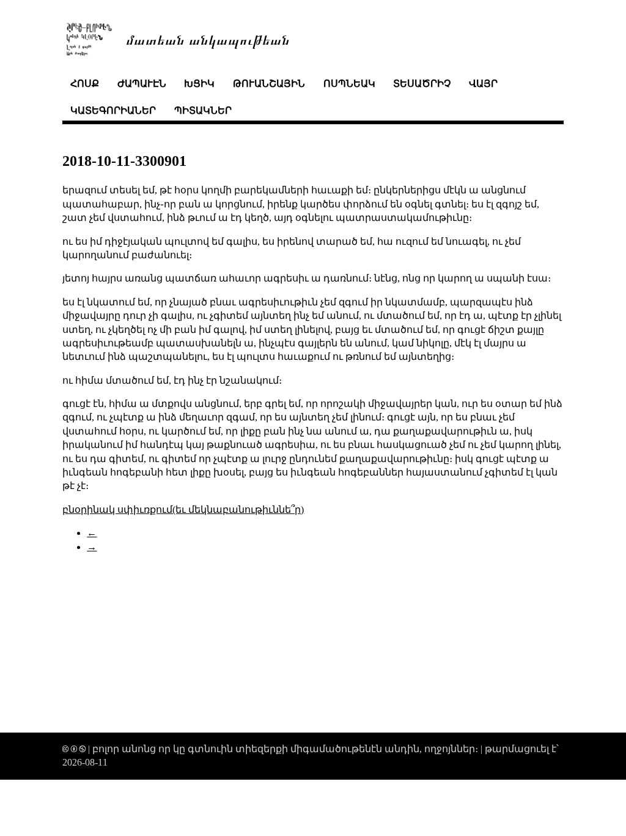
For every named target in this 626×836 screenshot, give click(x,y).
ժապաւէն (141, 83)
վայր (483, 83)
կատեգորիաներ (113, 110)
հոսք (84, 83)
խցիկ (199, 83)
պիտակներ (203, 110)
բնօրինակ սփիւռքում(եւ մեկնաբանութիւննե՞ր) (183, 509)
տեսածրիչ (422, 83)
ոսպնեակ (349, 83)
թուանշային (269, 83)
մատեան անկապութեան (208, 39)
